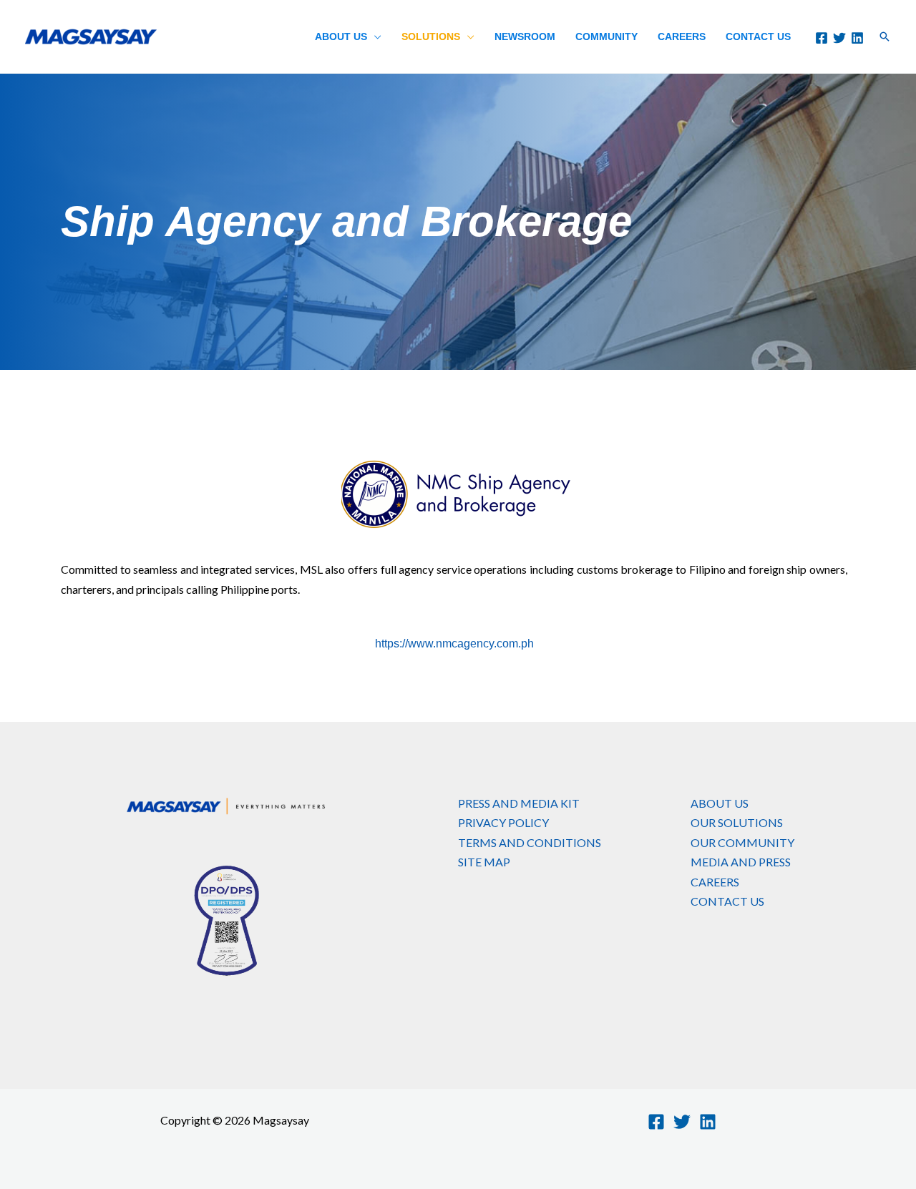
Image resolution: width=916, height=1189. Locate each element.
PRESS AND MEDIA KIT (519, 803)
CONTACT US (758, 36)
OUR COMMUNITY (742, 842)
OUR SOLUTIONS (737, 822)
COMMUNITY (606, 36)
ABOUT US (341, 36)
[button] (884, 36)
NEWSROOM (524, 36)
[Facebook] (821, 37)
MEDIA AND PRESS (741, 861)
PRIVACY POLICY (503, 822)
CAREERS (682, 36)
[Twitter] (839, 37)
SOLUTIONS (430, 36)
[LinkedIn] (857, 37)
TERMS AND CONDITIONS (529, 842)
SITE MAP (484, 861)
